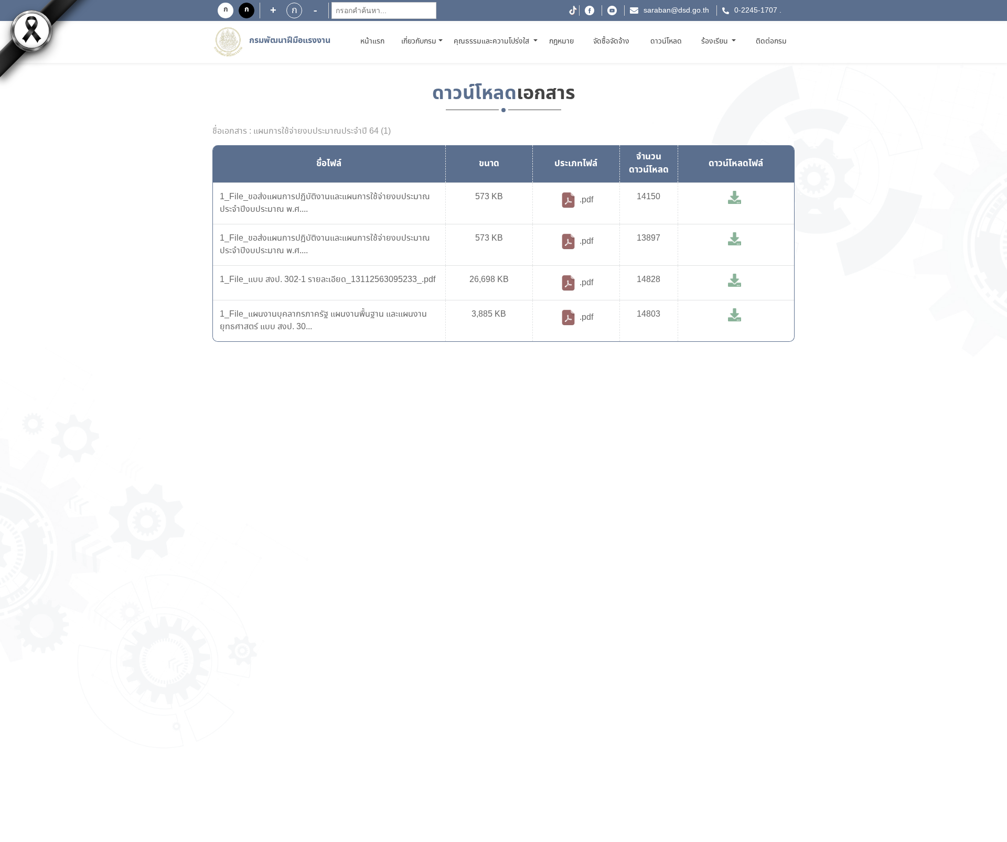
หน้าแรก (374, 41)
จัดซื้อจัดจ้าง (611, 41)
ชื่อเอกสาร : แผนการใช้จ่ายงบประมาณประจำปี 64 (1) (301, 131)
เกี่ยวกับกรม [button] (418, 41)
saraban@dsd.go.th (676, 10)
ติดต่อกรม (771, 41)
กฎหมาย (561, 41)
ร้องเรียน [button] (715, 41)
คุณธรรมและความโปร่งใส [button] (492, 41)
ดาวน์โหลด (666, 41)
